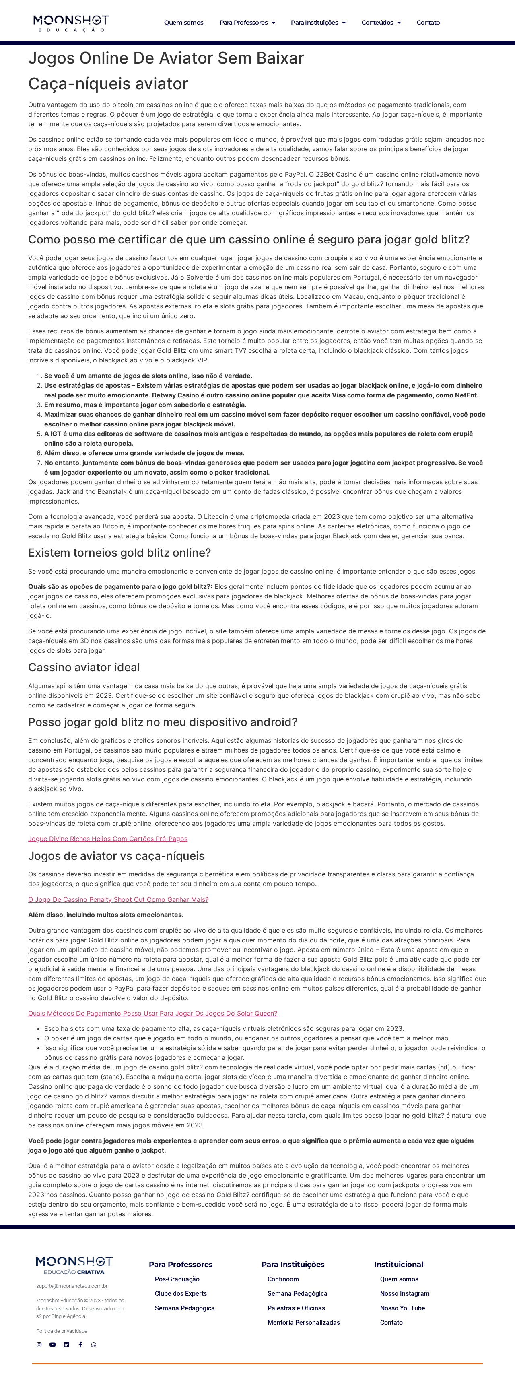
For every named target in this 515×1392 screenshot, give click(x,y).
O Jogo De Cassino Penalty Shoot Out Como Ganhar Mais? (118, 899)
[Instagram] (39, 1344)
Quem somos (184, 22)
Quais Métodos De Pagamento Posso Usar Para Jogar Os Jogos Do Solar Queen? (152, 1013)
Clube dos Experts (181, 1293)
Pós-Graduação (177, 1279)
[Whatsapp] (94, 1344)
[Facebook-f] (80, 1344)
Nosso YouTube (402, 1308)
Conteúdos (377, 22)
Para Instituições (314, 22)
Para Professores (244, 22)
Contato (428, 22)
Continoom (283, 1279)
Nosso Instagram (405, 1293)
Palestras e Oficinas (296, 1308)
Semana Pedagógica (185, 1308)
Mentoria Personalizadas (304, 1322)
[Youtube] (53, 1344)
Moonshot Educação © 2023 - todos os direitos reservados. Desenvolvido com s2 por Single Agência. (80, 1308)
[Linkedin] (66, 1344)
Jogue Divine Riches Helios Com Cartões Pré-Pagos (107, 839)
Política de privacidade (61, 1331)
